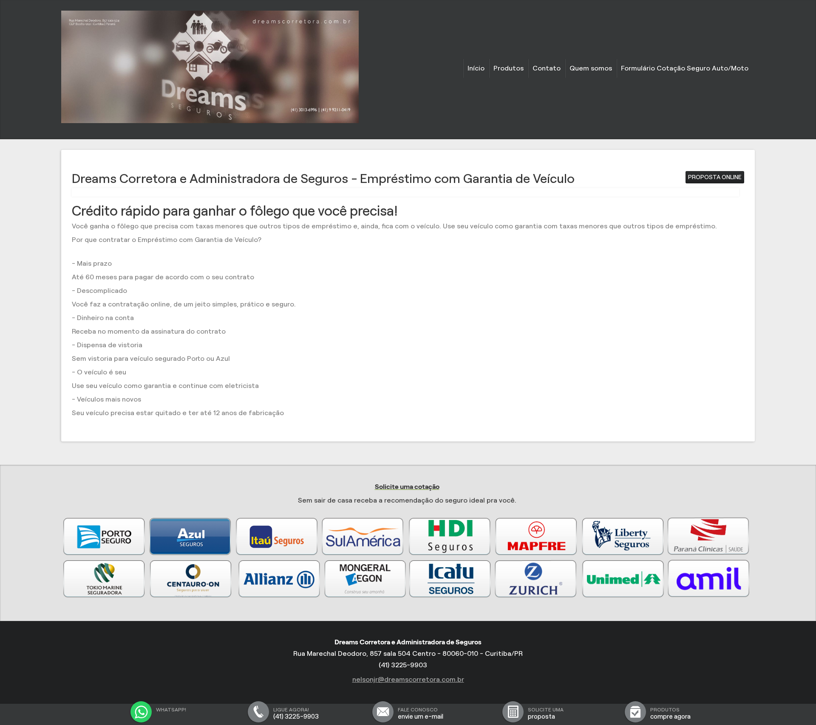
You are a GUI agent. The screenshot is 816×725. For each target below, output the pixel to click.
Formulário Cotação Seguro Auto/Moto (684, 68)
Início (476, 68)
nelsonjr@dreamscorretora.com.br (408, 679)
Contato (547, 68)
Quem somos (591, 68)
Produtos (508, 68)
